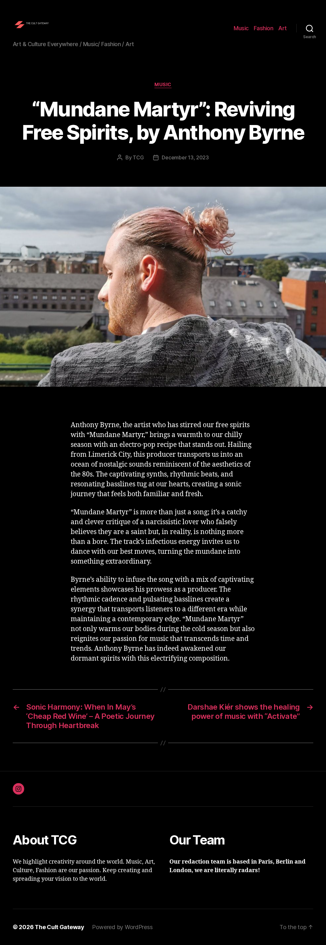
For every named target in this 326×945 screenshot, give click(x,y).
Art (282, 28)
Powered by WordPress (122, 927)
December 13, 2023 (185, 157)
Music (241, 28)
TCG (138, 157)
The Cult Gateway (59, 927)
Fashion (263, 28)
